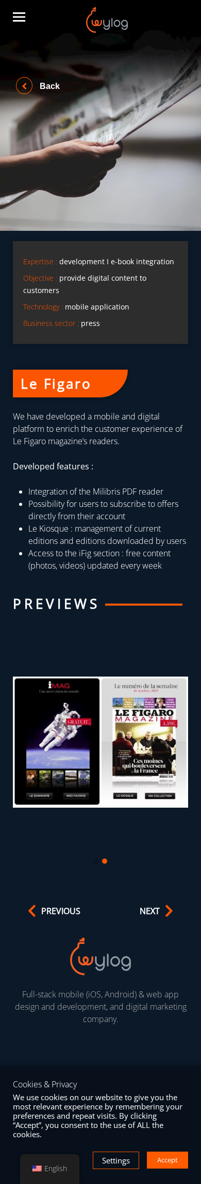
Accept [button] (167, 1159)
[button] (96, 862)
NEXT (150, 911)
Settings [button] (116, 1160)
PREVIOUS (60, 911)
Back (49, 86)
